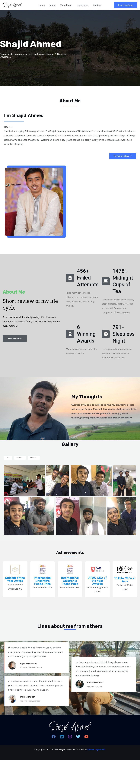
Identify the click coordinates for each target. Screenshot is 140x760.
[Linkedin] (62, 737)
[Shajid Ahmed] (12, 4)
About (52, 5)
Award (20, 458)
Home (42, 5)
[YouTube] (86, 737)
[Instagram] (70, 737)
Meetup (33, 458)
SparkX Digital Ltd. (96, 749)
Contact (97, 5)
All (8, 458)
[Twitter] (78, 737)
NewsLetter (82, 5)
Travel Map (66, 5)
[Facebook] (54, 737)
